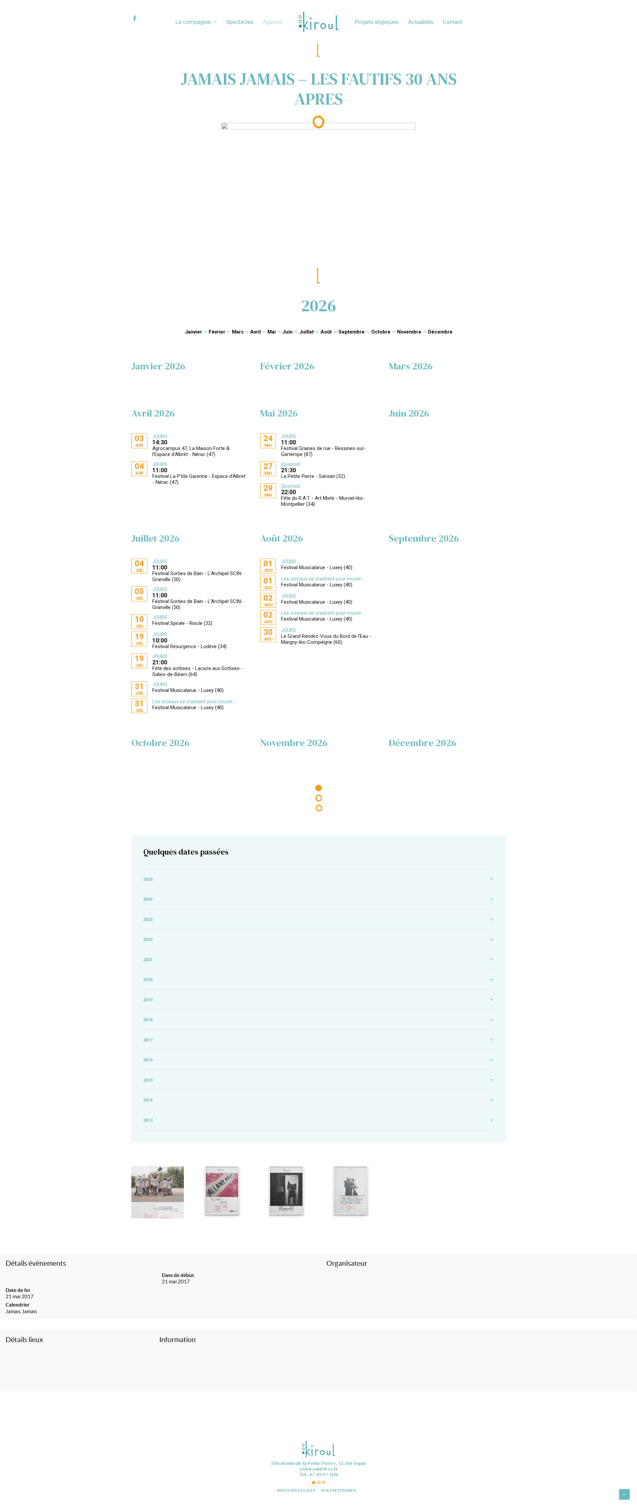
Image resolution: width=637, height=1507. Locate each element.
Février (217, 332)
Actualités (420, 22)
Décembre (440, 332)
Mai (271, 332)
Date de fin (18, 1290)
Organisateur (346, 1263)
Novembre (409, 332)
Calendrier (18, 1305)
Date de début (178, 1275)
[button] (140, 18)
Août (326, 332)
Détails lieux (24, 1339)
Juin (287, 332)
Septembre (351, 332)
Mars (238, 332)
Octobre (380, 332)
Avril (255, 332)
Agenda (272, 22)
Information (177, 1339)
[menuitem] (140, 18)
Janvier (193, 332)
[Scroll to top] (624, 1494)
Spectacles (239, 22)
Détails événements (36, 1263)
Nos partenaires (338, 1490)
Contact (452, 22)
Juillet (306, 332)
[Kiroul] (318, 22)
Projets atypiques (377, 22)
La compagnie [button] (193, 22)
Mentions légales (296, 1490)
